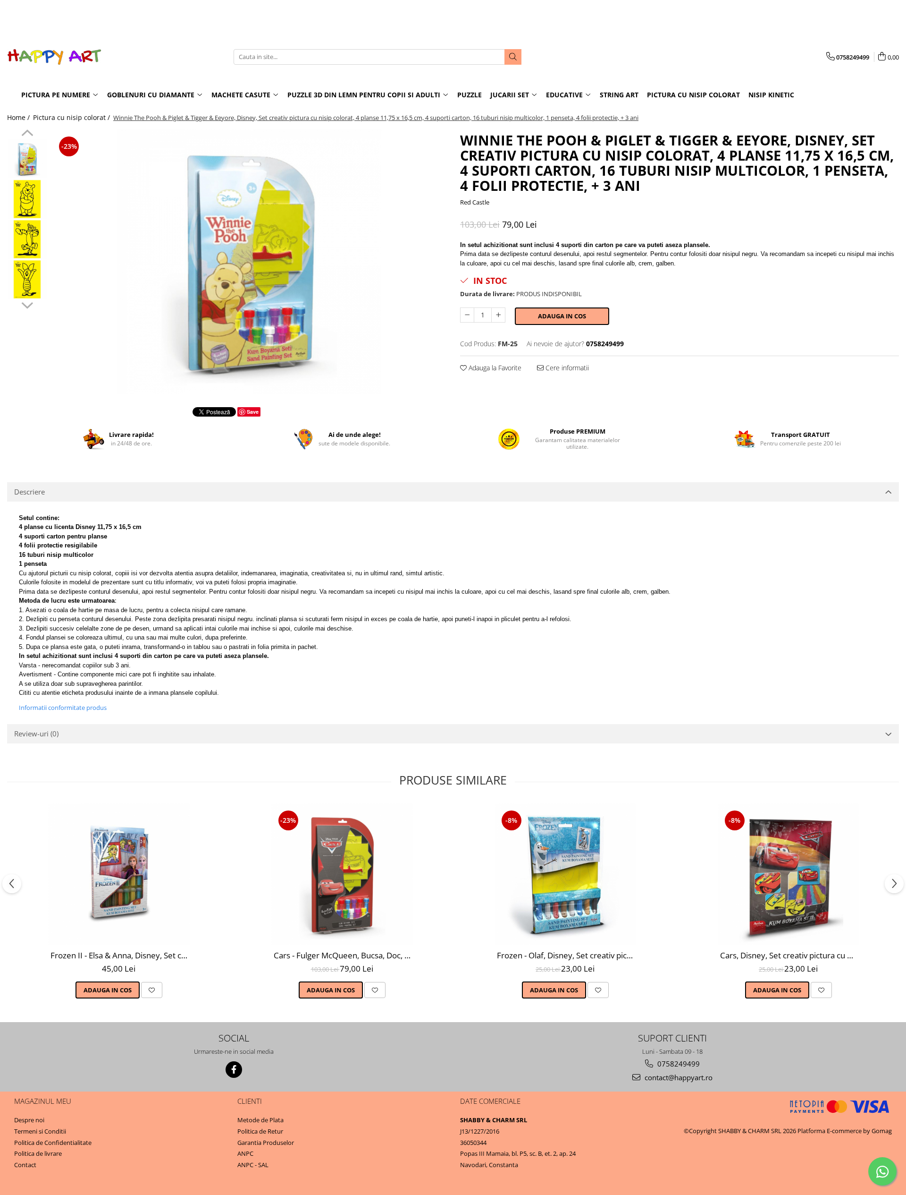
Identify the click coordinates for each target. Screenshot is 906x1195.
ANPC (245, 1153)
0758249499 (677, 1063)
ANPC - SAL (252, 1165)
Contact (25, 1165)
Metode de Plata (260, 1120)
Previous (27, 134)
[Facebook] (234, 1069)
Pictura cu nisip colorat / (72, 117)
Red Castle (474, 202)
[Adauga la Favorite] (151, 990)
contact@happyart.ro (678, 1077)
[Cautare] (512, 57)
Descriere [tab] (29, 491)
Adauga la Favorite (494, 367)
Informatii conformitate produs (63, 707)
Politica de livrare (38, 1153)
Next (27, 304)
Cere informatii (566, 367)
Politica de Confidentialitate (53, 1142)
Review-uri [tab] (36, 733)
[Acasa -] (54, 57)
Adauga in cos (562, 316)
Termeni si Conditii (40, 1131)
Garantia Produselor (265, 1142)
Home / (19, 117)
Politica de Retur (260, 1131)
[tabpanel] (249, 261)
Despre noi (29, 1120)
